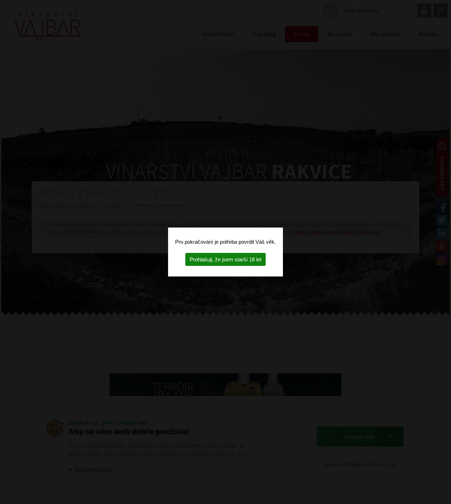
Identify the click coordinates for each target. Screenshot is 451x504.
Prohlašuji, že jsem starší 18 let (225, 259)
